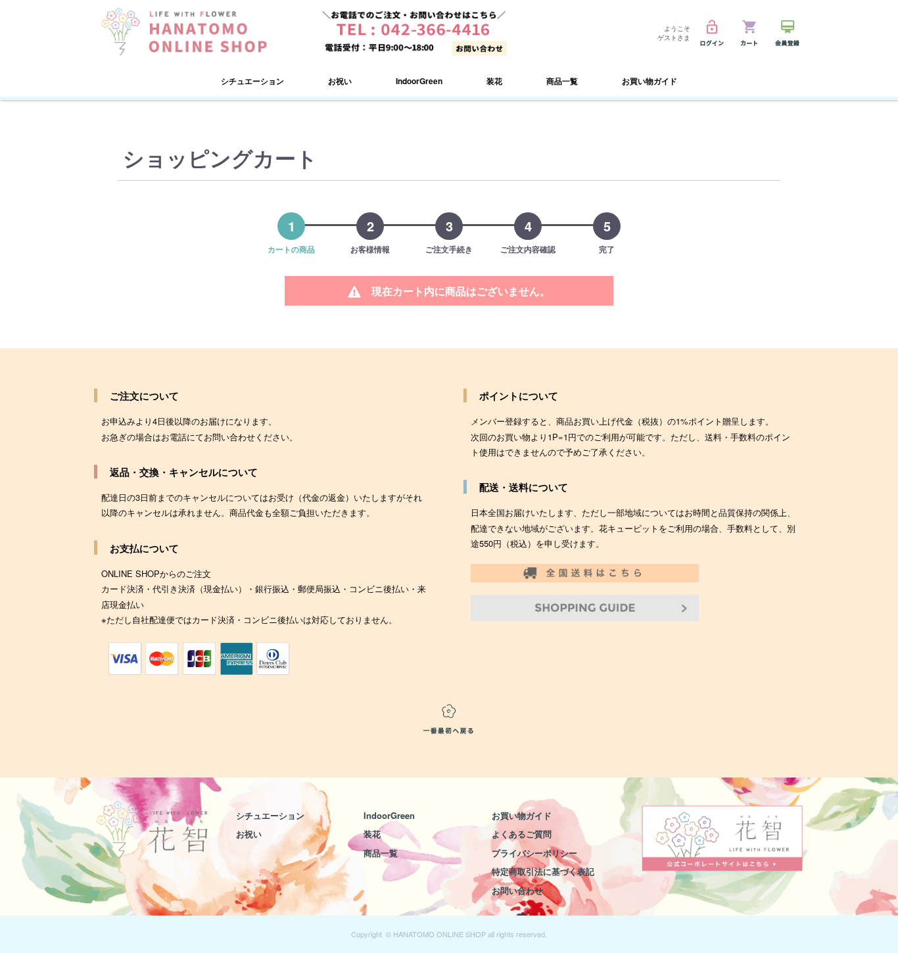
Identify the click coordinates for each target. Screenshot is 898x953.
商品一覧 (381, 853)
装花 (372, 833)
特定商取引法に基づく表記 (543, 871)
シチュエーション (270, 815)
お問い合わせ (517, 890)
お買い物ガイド (649, 81)
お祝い (249, 833)
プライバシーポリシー (534, 853)
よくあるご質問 (522, 833)
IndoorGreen (419, 81)
